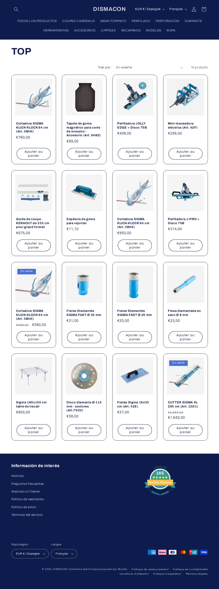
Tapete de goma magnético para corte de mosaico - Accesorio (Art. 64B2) (84, 129)
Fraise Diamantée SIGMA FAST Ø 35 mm (84, 312)
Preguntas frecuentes (27, 483)
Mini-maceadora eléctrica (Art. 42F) (182, 125)
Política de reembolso (27, 499)
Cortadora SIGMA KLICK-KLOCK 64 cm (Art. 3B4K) (32, 127)
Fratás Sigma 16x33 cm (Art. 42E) (133, 404)
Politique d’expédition (167, 574)
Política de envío (23, 507)
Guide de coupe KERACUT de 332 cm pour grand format (32, 223)
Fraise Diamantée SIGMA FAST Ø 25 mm (134, 312)
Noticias (17, 476)
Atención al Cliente (25, 491)
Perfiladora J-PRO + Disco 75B (184, 221)
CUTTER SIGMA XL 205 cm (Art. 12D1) (183, 404)
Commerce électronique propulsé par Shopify (97, 569)
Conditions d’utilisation (134, 574)
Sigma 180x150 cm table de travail (31, 404)
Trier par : (105, 67)
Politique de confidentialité (190, 569)
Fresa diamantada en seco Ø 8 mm (184, 312)
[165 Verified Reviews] (160, 497)
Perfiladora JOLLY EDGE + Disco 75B (132, 125)
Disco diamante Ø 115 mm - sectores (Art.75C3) (84, 406)
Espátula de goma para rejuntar (81, 221)
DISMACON (60, 569)
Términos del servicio (27, 514)
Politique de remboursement (150, 569)
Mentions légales (197, 574)
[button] (16, 9)
